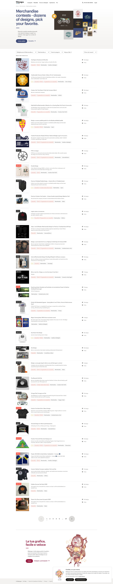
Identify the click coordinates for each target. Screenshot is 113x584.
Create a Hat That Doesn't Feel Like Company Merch (44, 90)
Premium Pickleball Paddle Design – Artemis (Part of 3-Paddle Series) (47, 181)
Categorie (29, 2)
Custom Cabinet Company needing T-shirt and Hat (43, 469)
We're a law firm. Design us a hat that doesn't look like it (44, 272)
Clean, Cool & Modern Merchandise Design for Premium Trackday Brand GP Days (51, 226)
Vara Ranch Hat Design (36, 332)
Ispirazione (52, 2)
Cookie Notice (82, 576)
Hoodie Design (34, 166)
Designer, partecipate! (41, 560)
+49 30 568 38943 (88, 2)
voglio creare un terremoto (37, 211)
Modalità (36, 2)
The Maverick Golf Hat (36, 378)
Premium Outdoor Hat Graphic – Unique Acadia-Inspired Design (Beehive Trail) (50, 196)
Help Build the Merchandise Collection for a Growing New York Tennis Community (51, 105)
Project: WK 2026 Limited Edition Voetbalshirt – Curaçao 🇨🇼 (45, 454)
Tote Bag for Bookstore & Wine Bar (39, 59)
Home (17, 6)
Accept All (69, 579)
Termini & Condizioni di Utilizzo (35, 581)
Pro (57, 2)
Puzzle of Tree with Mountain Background (41, 438)
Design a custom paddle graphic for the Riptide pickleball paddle (47, 120)
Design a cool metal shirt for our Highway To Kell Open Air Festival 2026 (48, 241)
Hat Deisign (34, 347)
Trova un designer (43, 2)
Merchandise (23, 6)
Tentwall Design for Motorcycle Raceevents (41, 423)
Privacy (45, 581)
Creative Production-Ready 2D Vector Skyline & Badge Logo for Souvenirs (49, 135)
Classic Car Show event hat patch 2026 (41, 499)
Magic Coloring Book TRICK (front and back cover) (43, 317)
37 (66, 518)
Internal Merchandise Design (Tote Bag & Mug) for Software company (48, 256)
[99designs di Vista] (20, 2)
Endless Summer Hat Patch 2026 (39, 484)
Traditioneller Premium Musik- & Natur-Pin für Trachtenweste (46, 75)
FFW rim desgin (35, 150)
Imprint (50, 581)
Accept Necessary (80, 579)
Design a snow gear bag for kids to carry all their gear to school (46, 363)
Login (95, 2)
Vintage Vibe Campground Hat (38, 393)
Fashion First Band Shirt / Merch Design (40, 408)
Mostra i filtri (67, 52)
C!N (60, 579)
